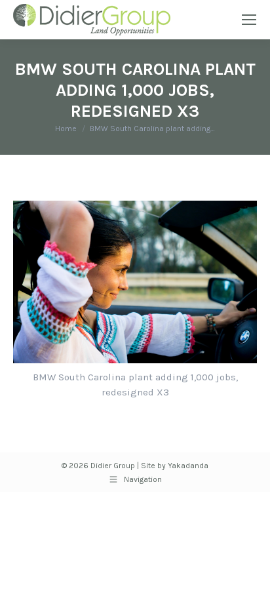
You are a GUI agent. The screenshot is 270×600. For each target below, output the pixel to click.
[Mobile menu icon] (249, 20)
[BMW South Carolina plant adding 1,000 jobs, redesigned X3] (135, 282)
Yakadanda (188, 465)
